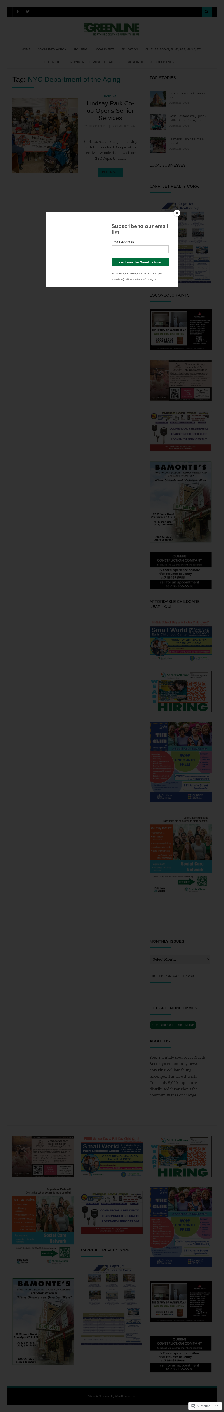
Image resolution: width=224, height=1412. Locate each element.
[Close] (177, 213)
